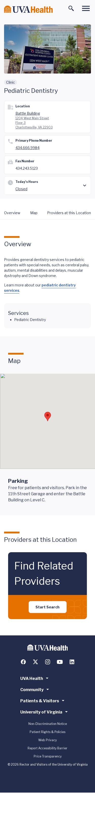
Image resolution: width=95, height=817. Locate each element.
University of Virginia (41, 712)
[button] (47, 416)
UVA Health (31, 678)
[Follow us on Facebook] (23, 662)
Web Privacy (47, 740)
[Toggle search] (71, 8)
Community (32, 689)
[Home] (28, 9)
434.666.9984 (27, 147)
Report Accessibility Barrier (47, 748)
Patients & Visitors (39, 700)
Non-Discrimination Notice (47, 724)
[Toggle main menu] (86, 8)
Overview (12, 213)
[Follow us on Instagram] (48, 662)
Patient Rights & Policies (47, 732)
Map (33, 213)
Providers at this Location (69, 213)
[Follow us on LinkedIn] (72, 662)
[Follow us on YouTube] (60, 662)
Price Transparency (48, 756)
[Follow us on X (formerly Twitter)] (35, 662)
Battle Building (27, 113)
